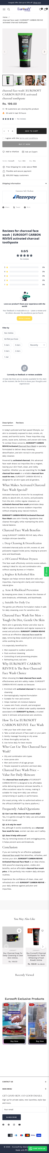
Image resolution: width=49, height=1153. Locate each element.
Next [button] (44, 51)
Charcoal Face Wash (27, 446)
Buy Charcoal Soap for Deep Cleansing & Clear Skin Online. (13, 955)
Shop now (37, 2)
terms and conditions (29, 138)
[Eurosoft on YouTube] (20, 1124)
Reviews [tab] (20, 423)
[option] (24, 50)
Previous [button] (4, 51)
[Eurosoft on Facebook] (3, 1124)
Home (5, 17)
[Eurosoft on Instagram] (14, 1124)
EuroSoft (13, 950)
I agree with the (21, 138)
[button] (42, 946)
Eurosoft (36, 950)
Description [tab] (7, 423)
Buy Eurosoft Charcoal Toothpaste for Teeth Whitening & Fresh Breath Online (36, 956)
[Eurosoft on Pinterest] (9, 1124)
